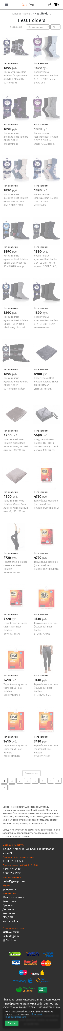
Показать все (31, 773)
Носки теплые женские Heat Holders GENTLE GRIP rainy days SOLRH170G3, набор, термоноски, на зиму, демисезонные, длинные (16, 205)
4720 (38, 496)
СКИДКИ (8, 917)
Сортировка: (16, 27)
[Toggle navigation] (6, 4)
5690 (38, 435)
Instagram (12, 936)
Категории (9, 901)
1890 (8, 68)
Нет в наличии (11, 63)
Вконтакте (12, 932)
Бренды (8, 905)
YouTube (11, 940)
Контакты (9, 913)
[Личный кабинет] (50, 4)
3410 (38, 619)
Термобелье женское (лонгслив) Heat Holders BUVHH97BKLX (46, 565)
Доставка (8, 909)
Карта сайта (10, 921)
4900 (38, 374)
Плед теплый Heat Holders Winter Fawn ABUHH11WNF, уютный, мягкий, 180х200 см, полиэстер (16, 507)
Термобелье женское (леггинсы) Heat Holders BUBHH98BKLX (46, 504)
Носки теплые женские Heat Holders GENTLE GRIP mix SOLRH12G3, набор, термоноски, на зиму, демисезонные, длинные (46, 144)
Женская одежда (13, 897)
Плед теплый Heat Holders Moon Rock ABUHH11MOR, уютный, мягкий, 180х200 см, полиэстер (16, 446)
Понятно (12, 1023)
